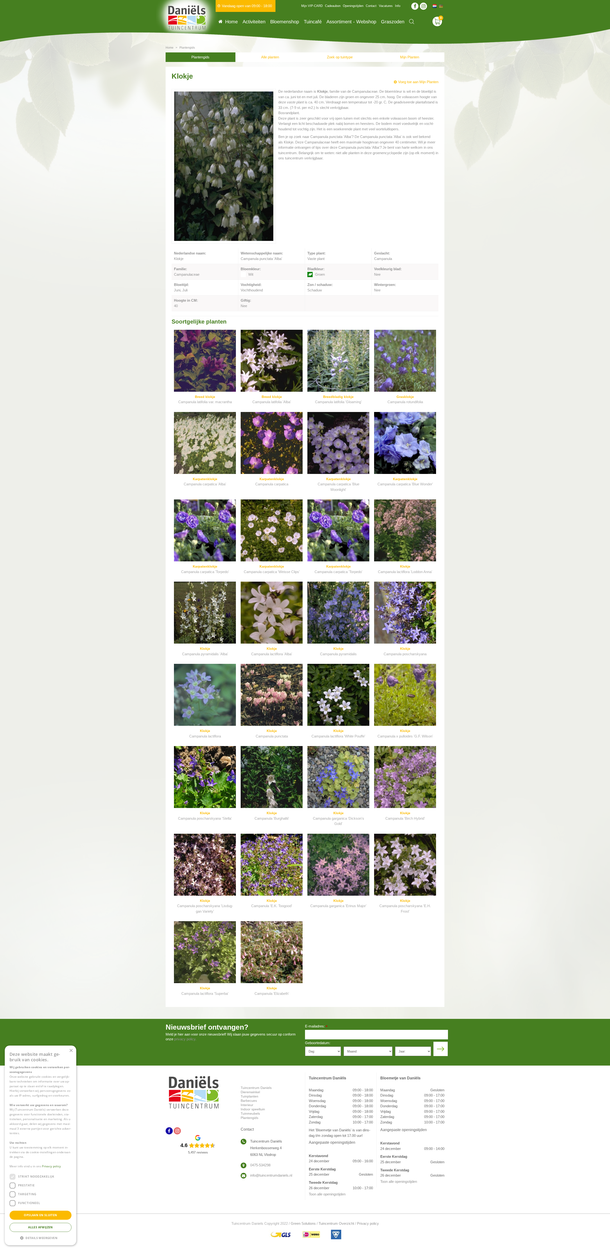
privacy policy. (185, 1039)
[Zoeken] (411, 21)
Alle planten (270, 57)
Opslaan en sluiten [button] (40, 1215)
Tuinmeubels (250, 1113)
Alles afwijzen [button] (40, 1227)
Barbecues (249, 1101)
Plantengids (200, 57)
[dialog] (40, 1145)
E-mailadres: (316, 1026)
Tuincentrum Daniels (256, 1088)
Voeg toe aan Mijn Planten (418, 82)
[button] (40, 1237)
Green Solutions (303, 1223)
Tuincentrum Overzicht (336, 1223)
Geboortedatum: (317, 1043)
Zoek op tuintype (340, 57)
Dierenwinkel (250, 1092)
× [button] (71, 1050)
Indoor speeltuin (253, 1109)
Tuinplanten (249, 1096)
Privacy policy (368, 1223)
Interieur (247, 1105)
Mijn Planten (409, 57)
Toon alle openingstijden (327, 1194)
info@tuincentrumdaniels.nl (271, 1175)
